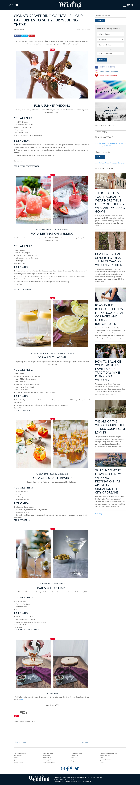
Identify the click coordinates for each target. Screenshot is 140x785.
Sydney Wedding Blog (84, 781)
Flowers (16, 761)
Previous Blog (21, 742)
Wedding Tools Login (105, 755)
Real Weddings (18, 755)
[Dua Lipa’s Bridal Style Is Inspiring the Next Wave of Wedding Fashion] (110, 241)
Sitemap (102, 762)
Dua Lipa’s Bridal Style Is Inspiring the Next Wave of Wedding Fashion (108, 259)
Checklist (98, 143)
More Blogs (98, 514)
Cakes (15, 759)
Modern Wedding (38, 779)
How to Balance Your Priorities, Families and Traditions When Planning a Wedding (108, 371)
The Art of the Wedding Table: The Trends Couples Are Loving (110, 427)
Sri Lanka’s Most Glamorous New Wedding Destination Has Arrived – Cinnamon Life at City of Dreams (108, 481)
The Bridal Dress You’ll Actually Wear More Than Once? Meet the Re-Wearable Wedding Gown (110, 202)
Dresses (16, 757)
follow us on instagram (109, 71)
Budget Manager (107, 143)
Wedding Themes (47, 759)
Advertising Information (106, 759)
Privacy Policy (64, 779)
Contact (102, 761)
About (101, 757)
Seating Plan (74, 755)
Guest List (116, 143)
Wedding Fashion (47, 757)
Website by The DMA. (96, 777)
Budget (73, 761)
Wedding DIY (46, 761)
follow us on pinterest (108, 75)
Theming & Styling (18, 762)
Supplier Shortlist (106, 146)
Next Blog (84, 742)
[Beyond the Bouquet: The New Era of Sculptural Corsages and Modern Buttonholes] (110, 295)
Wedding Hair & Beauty (49, 762)
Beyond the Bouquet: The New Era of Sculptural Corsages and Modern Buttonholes (109, 315)
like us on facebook (107, 67)
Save (53, 49)
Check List (73, 759)
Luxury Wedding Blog (71, 781)
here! (21, 700)
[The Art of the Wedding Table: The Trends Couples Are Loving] (110, 409)
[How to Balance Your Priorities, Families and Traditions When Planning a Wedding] (110, 351)
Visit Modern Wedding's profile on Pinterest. (110, 163)
